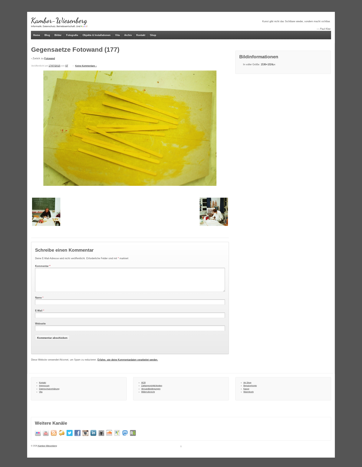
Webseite (40, 323)
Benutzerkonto (250, 385)
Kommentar (42, 266)
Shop (153, 35)
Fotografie (72, 35)
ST (66, 66)
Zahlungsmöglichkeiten (151, 385)
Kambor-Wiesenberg (47, 446)
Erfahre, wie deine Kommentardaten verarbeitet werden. (127, 359)
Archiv (128, 35)
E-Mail (38, 310)
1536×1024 (267, 64)
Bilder (57, 35)
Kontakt (140, 35)
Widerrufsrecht (148, 392)
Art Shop (247, 382)
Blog (47, 35)
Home (36, 35)
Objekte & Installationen (96, 35)
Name (38, 297)
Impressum (44, 385)
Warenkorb (248, 392)
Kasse (246, 389)
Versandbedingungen (150, 389)
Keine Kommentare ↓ (86, 66)
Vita (117, 35)
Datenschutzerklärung (49, 389)
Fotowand (49, 58)
